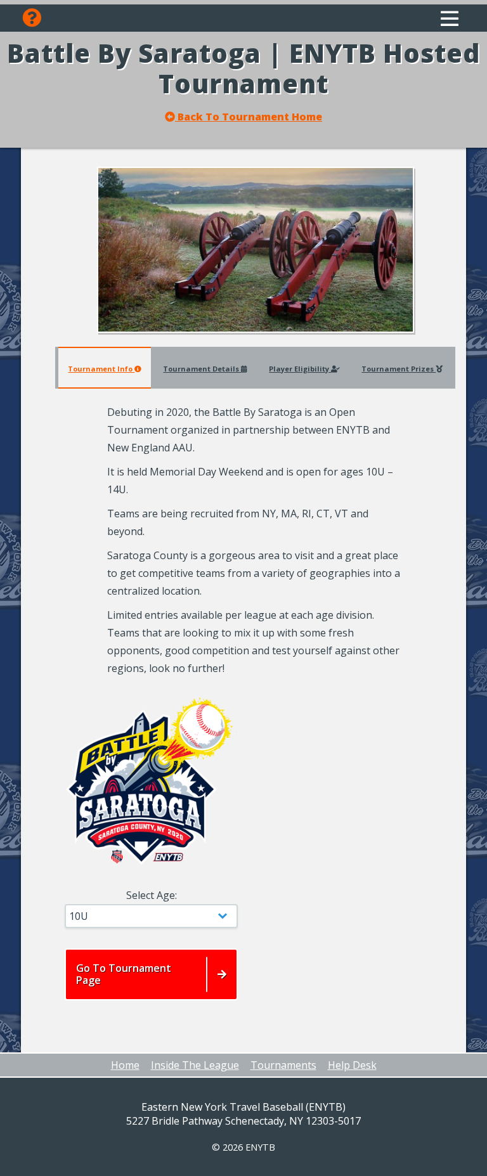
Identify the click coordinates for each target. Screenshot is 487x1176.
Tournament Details (202, 368)
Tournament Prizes (398, 368)
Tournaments (283, 1065)
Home (125, 1065)
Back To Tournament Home (248, 117)
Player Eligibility (300, 368)
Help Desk (352, 1065)
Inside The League (195, 1065)
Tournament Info (101, 368)
